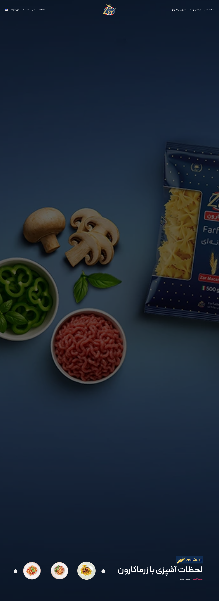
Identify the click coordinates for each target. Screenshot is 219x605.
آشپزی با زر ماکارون (179, 9)
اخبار (34, 9)
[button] (15, 571)
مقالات (42, 9)
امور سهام (15, 9)
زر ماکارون (197, 9)
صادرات (26, 9)
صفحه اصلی (209, 9)
